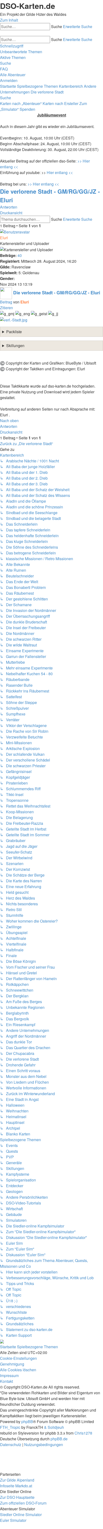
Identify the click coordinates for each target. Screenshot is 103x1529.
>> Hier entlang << (43, 184)
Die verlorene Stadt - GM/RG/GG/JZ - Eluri (56, 292)
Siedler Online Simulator (21, 1514)
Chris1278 (83, 1433)
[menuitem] (21, 51)
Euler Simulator (13, 1520)
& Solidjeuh (54, 1427)
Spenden (27, 109)
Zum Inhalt (9, 20)
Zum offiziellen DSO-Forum (23, 1503)
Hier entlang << (60, 172)
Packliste (14, 331)
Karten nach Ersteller (60, 103)
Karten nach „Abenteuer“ (21, 103)
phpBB (27, 1421)
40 (19, 255)
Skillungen (15, 345)
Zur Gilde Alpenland (17, 1480)
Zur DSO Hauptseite (17, 1497)
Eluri (4, 237)
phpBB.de (59, 1439)
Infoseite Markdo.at (16, 1485)
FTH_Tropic (10, 1427)
